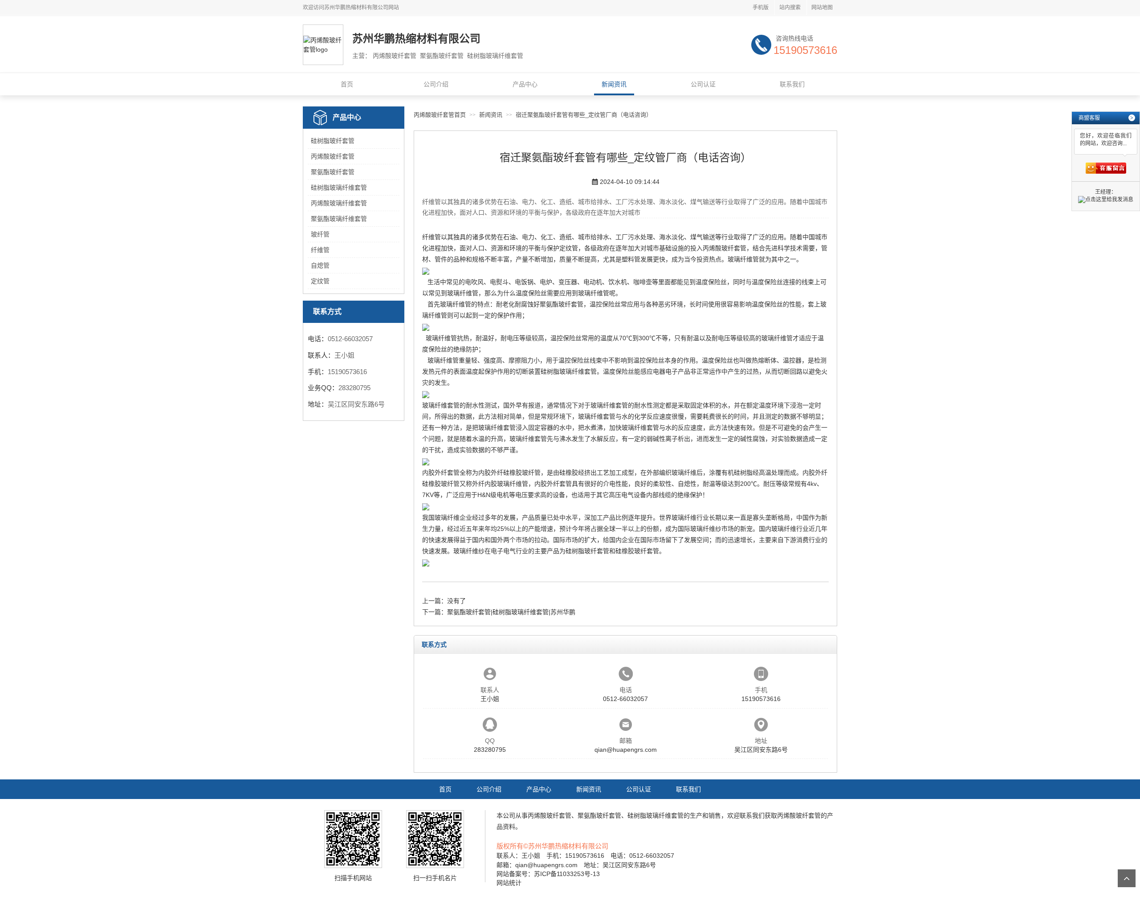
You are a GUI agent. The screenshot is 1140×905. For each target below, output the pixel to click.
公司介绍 (435, 84)
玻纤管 (320, 234)
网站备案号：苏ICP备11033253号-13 (548, 873)
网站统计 (509, 882)
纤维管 (320, 249)
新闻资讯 (614, 84)
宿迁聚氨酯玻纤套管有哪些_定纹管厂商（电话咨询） (584, 114)
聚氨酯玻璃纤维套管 (339, 218)
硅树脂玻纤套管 (332, 140)
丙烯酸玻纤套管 (332, 156)
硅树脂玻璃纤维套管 (339, 187)
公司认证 (703, 84)
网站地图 (822, 7)
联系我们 (792, 84)
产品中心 (525, 84)
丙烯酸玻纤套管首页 (440, 114)
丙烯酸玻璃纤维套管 (339, 203)
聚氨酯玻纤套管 (332, 171)
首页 (347, 84)
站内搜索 (790, 7)
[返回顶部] (1127, 878)
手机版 (761, 7)
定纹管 (320, 281)
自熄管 (320, 265)
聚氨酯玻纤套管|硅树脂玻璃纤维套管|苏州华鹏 (511, 612)
